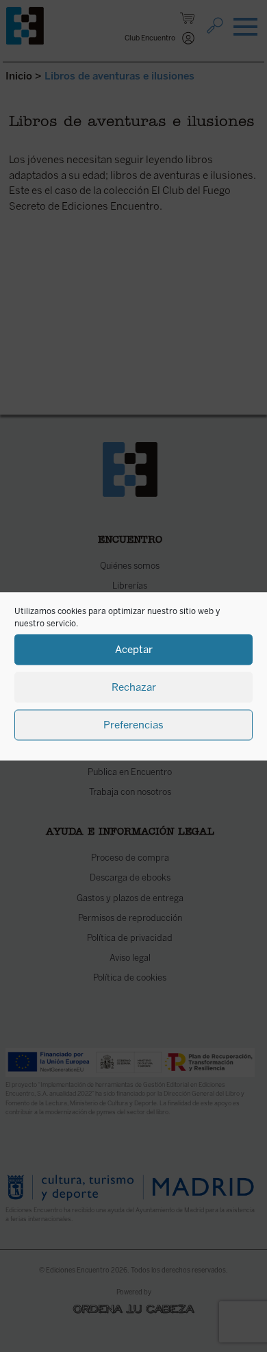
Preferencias (133, 725)
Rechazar (134, 687)
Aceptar (134, 649)
